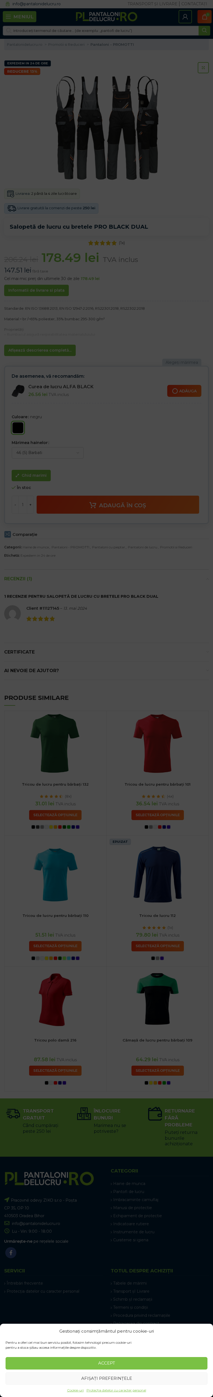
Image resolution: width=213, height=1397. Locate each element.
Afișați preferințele (106, 1378)
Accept (106, 1363)
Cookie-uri (75, 1390)
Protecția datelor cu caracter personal (116, 1390)
